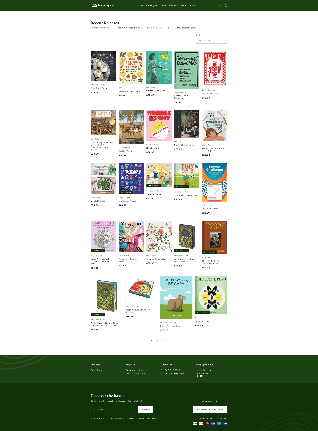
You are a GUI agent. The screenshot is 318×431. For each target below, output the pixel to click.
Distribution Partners (136, 373)
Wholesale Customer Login (210, 409)
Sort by (199, 35)
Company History (134, 370)
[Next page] (166, 340)
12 (163, 340)
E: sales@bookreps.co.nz (173, 373)
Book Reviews (203, 373)
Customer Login (210, 401)
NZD (225, 418)
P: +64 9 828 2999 (170, 370)
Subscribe (145, 409)
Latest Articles (203, 370)
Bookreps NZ (98, 418)
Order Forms (97, 370)
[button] (220, 5)
